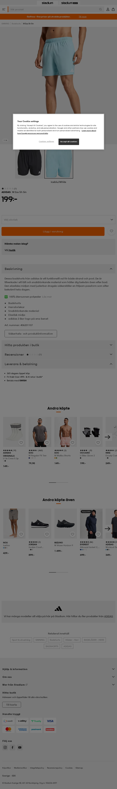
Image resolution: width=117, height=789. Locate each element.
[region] (58, 132)
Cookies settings (46, 141)
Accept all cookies (68, 142)
